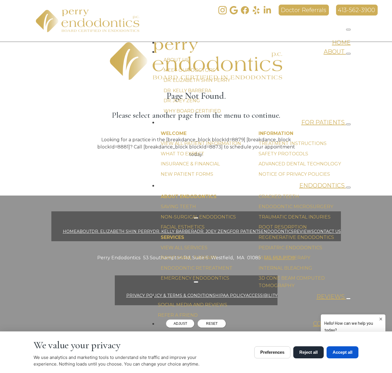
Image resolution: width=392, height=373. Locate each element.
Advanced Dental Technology (300, 164)
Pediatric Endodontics (290, 247)
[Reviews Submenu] (348, 298)
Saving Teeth (178, 206)
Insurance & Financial (190, 164)
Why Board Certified (192, 111)
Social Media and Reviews (192, 305)
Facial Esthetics (183, 227)
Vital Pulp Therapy (284, 257)
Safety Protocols (283, 153)
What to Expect (182, 153)
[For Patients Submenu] (348, 124)
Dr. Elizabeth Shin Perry (197, 80)
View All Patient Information (201, 143)
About (335, 51)
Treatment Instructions (293, 143)
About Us (176, 60)
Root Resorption (283, 227)
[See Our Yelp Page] (256, 10)
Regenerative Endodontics (296, 237)
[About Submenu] (348, 54)
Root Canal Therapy (188, 257)
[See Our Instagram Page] (222, 10)
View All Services (184, 247)
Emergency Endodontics (195, 278)
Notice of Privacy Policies (294, 174)
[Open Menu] (348, 29)
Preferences (272, 352)
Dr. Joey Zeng (182, 100)
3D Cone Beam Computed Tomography (292, 281)
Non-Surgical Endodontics (198, 217)
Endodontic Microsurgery (296, 206)
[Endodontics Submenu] (348, 187)
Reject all (308, 352)
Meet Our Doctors (189, 70)
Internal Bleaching (285, 268)
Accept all (342, 352)
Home (341, 42)
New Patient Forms (187, 174)
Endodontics (322, 185)
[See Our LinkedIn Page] (267, 10)
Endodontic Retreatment (196, 268)
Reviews (331, 296)
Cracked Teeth (279, 196)
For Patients (323, 122)
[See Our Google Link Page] (234, 10)
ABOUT (84, 231)
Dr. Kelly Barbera (187, 90)
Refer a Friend (178, 315)
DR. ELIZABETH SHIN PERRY (122, 231)
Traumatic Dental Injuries (295, 217)
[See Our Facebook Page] (245, 10)
